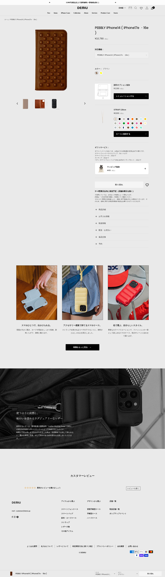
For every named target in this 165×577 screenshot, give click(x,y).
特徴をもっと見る (80, 347)
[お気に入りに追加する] (147, 185)
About (86, 13)
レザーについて (62, 546)
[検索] (135, 8)
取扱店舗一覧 (115, 509)
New (48, 13)
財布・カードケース (68, 518)
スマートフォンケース (69, 509)
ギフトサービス (101, 147)
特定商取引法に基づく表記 (82, 546)
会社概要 (120, 546)
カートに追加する (123, 134)
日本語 (121, 8)
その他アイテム (67, 531)
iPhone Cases (65, 13)
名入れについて (47, 546)
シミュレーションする (125, 96)
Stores (116, 13)
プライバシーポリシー (105, 546)
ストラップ (65, 522)
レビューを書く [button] (133, 488)
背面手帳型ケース (94, 509)
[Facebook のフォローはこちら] (12, 517)
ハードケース (92, 518)
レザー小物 (65, 527)
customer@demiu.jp (23, 511)
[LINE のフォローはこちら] (17, 517)
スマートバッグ (67, 513)
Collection (77, 13)
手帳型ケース (92, 513)
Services (94, 13)
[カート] (152, 8)
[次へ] (85, 104)
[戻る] (17, 104)
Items (55, 13)
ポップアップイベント (118, 513)
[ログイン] (147, 8)
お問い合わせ (133, 546)
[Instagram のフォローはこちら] (14, 517)
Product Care (105, 13)
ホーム (6, 19)
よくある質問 (32, 546)
